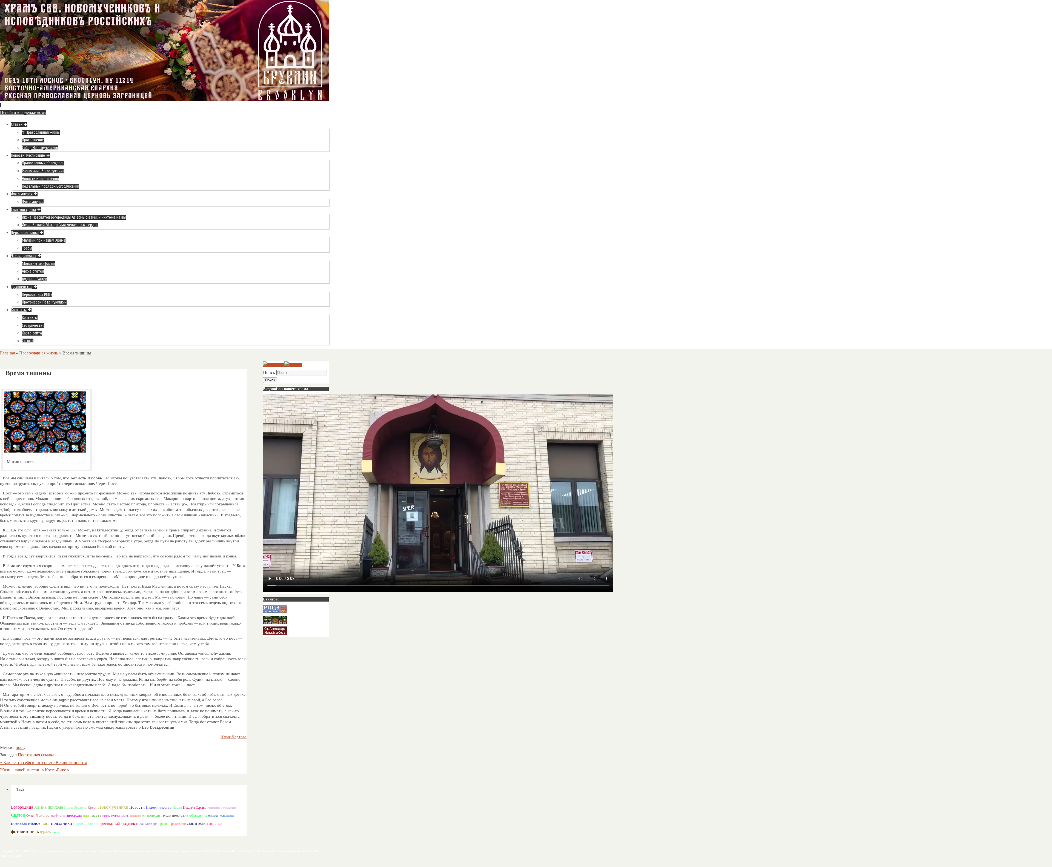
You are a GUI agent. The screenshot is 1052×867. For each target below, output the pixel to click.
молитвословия (175, 815)
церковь (45, 832)
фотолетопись (25, 831)
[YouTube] (273, 365)
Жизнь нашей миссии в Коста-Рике (34, 770)
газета (95, 815)
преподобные (85, 823)
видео (86, 815)
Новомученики (113, 807)
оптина (213, 815)
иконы (125, 815)
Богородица (22, 807)
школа (55, 832)
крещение (135, 815)
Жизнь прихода (48, 807)
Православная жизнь (38, 353)
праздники (61, 823)
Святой (18, 815)
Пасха (177, 807)
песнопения (226, 815)
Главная (7, 353)
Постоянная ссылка (36, 754)
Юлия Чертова (234, 737)
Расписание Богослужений (222, 807)
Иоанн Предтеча (75, 807)
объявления (198, 815)
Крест (92, 807)
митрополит (152, 815)
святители (196, 823)
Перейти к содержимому (23, 112)
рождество (178, 824)
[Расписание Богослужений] (293, 365)
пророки (164, 824)
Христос (42, 815)
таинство (214, 824)
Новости (137, 807)
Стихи (30, 815)
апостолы (74, 815)
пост (20, 747)
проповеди (147, 823)
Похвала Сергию (194, 807)
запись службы (111, 815)
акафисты (57, 815)
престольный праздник (117, 824)
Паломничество (158, 807)
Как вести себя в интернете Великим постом (43, 762)
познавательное (25, 823)
